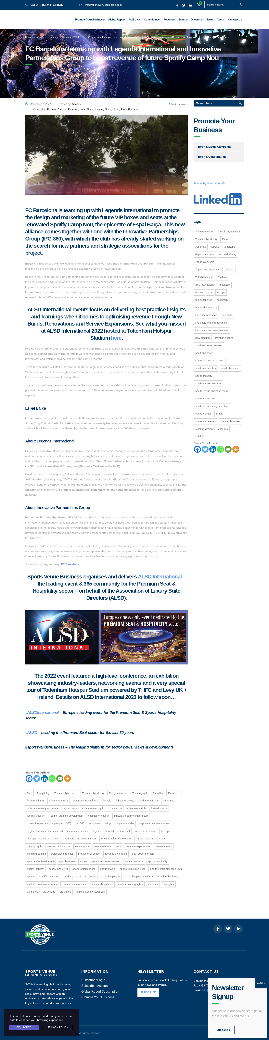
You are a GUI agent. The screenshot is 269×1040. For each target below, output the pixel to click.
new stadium (82, 846)
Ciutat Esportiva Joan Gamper (43, 808)
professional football (62, 853)
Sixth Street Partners (143, 853)
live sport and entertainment (43, 838)
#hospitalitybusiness (66, 793)
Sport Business (67, 861)
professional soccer (89, 853)
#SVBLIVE (222, 277)
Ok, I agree (24, 1027)
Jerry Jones (95, 823)
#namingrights (140, 793)
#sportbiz (158, 793)
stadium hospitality (102, 884)
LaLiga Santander (125, 823)
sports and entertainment (106, 861)
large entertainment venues (154, 823)
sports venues (203, 413)
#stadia (107, 800)
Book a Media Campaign (214, 146)
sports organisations (84, 868)
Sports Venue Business (133, 868)
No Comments (179, 104)
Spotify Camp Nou (49, 876)
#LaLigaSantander (118, 793)
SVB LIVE (199, 436)
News (209, 19)
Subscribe (223, 1029)
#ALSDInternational (42, 712)
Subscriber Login (93, 980)
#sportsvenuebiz (58, 800)
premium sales (163, 846)
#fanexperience (204, 231)
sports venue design (206, 398)
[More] (67, 778)
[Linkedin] (44, 778)
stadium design (204, 428)
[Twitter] (36, 778)
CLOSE (261, 983)
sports (83, 861)
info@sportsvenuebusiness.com (103, 4)
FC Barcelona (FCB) (136, 808)
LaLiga (108, 823)
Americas (224, 284)
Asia (210, 292)
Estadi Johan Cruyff (92, 808)
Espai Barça (70, 808)
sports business (134, 861)
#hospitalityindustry (93, 793)
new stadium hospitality (107, 846)
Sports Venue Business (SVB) (166, 868)
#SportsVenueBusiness (85, 800)
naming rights (34, 846)
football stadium (36, 815)
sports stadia (107, 868)
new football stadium (58, 846)
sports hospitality (157, 861)
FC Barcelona (70, 564)
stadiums (152, 884)
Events (182, 19)
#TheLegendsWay (125, 800)
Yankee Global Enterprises (90, 891)
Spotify (31, 876)
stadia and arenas (85, 876)
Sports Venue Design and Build (212, 406)
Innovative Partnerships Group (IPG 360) (49, 823)
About (220, 19)
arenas (199, 292)
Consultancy (152, 19)
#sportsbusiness (204, 254)
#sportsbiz (174, 793)
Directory (196, 19)
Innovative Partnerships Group (131, 815)
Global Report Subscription (100, 991)
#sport (225, 239)
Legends (97, 831)
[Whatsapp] (52, 778)
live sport (166, 831)
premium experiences (138, 846)
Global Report (116, 19)
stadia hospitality (110, 876)
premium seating (36, 853)
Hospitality (222, 299)
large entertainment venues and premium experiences (57, 831)
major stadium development (117, 838)
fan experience (203, 299)
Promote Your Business (89, 19)
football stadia (159, 808)
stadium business (168, 876)
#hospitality (43, 793)
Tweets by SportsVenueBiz (210, 183)
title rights (168, 884)
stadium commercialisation (42, 884)
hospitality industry (98, 815)
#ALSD (31, 732)
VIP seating (49, 891)
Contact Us (235, 19)
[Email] (59, 778)
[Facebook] (29, 778)
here (116, 338)
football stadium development (66, 815)
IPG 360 (80, 823)
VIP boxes (32, 891)
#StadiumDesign (204, 277)
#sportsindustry (36, 800)
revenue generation (116, 853)
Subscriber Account (95, 985)
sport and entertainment (40, 861)
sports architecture (206, 368)
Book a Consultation (212, 156)
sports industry (35, 868)
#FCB (29, 793)
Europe (221, 292)
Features (169, 19)
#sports (215, 246)
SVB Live (134, 19)
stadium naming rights (130, 884)
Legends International (118, 831)
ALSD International (160, 577)
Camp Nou (168, 800)
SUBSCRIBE (148, 992)
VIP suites (65, 891)
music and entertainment (151, 838)
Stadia (67, 876)
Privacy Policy (57, 1027)
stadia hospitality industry (139, 876)
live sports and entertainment (79, 838)
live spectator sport (145, 831)
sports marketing (58, 868)
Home (28, 37)
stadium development (74, 884)
